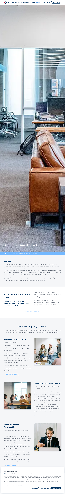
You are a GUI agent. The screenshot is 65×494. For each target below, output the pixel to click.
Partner (20, 2)
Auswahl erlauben (45, 488)
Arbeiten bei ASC (7, 253)
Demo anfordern (56, 2)
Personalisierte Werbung (22, 473)
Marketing (14, 473)
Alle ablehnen (34, 488)
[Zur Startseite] (7, 2)
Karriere (38, 2)
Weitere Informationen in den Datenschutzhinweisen (13, 485)
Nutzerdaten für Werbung (33, 473)
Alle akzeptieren (56, 488)
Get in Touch (34, 253)
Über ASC (32, 2)
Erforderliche (7, 473)
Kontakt (43, 2)
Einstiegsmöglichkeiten (18, 253)
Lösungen (14, 2)
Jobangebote (27, 253)
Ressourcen (26, 2)
